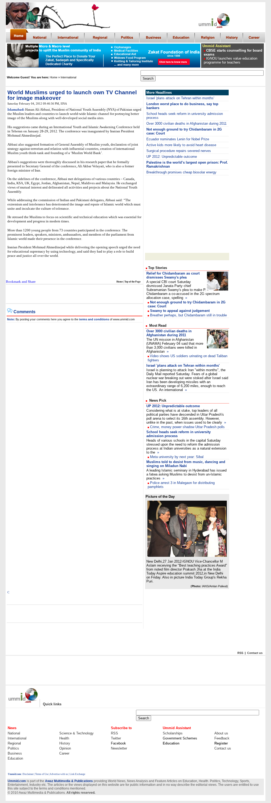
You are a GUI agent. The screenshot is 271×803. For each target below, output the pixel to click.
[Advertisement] (74, 294)
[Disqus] (75, 388)
